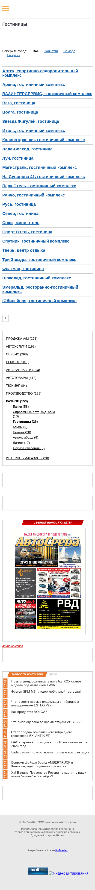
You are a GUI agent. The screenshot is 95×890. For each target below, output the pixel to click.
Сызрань (13, 55)
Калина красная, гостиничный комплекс (43, 140)
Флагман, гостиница (23, 268)
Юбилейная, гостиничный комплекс (39, 301)
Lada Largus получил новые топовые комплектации (50, 752)
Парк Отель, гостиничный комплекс (39, 186)
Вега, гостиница (18, 103)
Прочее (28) (22, 432)
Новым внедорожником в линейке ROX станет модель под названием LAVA (46, 683)
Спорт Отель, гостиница (27, 232)
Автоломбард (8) (25, 437)
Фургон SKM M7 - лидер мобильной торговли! (46, 691)
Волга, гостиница (20, 112)
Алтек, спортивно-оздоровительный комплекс (40, 73)
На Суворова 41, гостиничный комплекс (43, 176)
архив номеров (12, 646)
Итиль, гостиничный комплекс (33, 130)
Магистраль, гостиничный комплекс (39, 167)
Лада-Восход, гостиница (27, 149)
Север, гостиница (20, 213)
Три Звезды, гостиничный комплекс (39, 259)
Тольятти (51, 51)
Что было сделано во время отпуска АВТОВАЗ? (47, 722)
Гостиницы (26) (25, 421)
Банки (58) (21, 406)
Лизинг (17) (21, 443)
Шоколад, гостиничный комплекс (36, 278)
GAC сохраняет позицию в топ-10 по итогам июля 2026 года (49, 744)
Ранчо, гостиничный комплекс (33, 195)
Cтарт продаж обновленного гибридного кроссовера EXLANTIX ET (41, 734)
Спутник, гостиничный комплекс (35, 241)
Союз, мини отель (20, 222)
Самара (69, 51)
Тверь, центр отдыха (23, 250)
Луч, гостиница (17, 158)
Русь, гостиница (19, 204)
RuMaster (61, 850)
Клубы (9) (20, 427)
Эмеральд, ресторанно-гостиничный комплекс (40, 289)
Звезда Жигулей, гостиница (30, 121)
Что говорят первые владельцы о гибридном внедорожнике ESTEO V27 (45, 703)
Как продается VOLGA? (29, 712)
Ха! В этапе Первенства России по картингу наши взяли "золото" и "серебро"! (48, 774)
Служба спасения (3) (29, 448)
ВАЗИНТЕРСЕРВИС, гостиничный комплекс (47, 93)
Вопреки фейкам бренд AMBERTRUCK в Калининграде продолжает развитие (42, 764)
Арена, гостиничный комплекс (33, 84)
